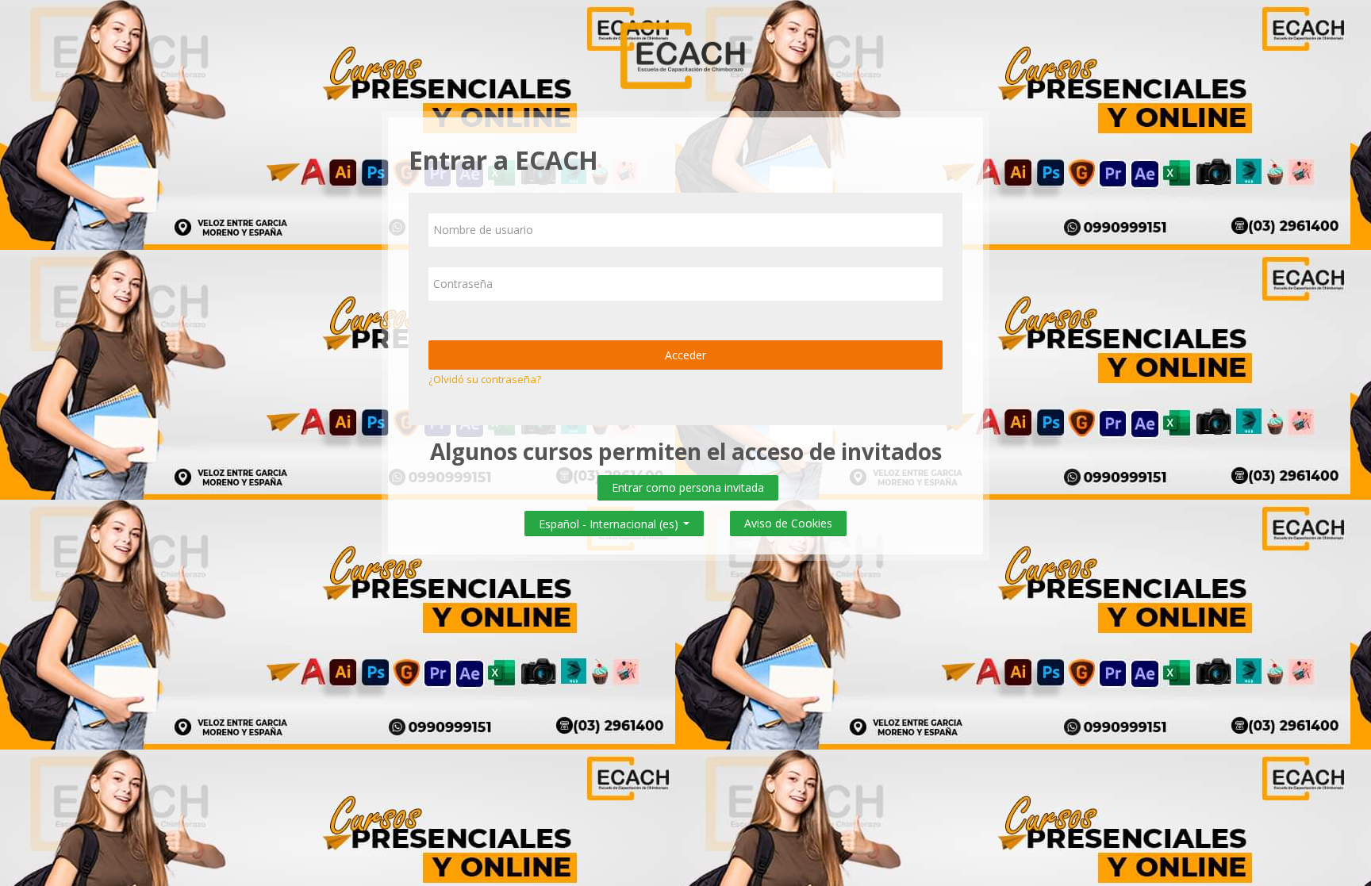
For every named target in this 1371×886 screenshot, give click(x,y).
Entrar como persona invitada (688, 487)
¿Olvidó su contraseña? (484, 379)
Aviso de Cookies (788, 523)
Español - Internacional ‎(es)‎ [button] (610, 520)
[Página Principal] (685, 54)
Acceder (685, 354)
